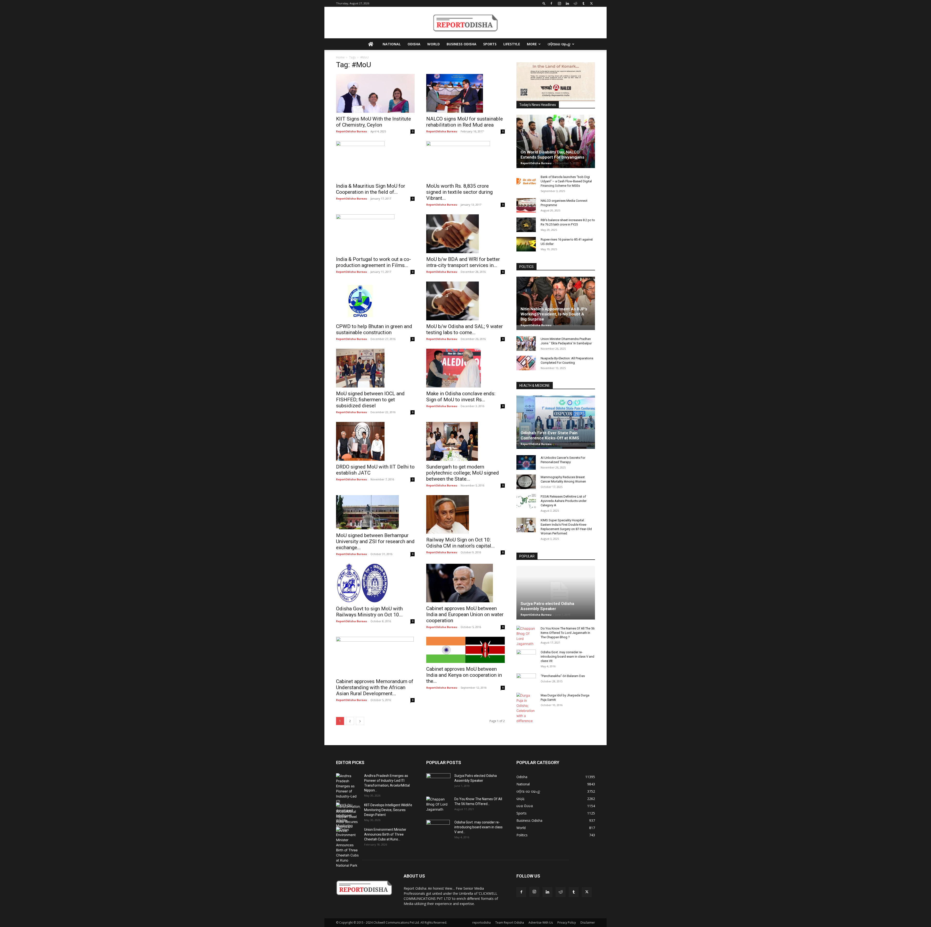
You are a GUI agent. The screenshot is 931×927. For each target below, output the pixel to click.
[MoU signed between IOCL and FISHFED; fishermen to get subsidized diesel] (375, 368)
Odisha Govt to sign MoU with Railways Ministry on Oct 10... (369, 612)
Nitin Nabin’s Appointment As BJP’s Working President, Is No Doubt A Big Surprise (554, 314)
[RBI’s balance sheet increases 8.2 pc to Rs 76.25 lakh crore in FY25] (526, 225)
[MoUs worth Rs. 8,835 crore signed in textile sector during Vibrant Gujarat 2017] (465, 160)
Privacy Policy (566, 922)
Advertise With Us (541, 922)
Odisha (414, 44)
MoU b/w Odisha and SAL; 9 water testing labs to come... (464, 329)
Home (340, 57)
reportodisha (481, 922)
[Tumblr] (583, 3)
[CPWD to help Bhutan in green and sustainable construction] (375, 301)
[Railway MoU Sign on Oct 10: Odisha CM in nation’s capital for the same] (465, 514)
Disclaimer (587, 922)
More (532, 44)
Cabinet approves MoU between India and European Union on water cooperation (465, 614)
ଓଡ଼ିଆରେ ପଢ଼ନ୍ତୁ (559, 44)
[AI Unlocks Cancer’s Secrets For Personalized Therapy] (526, 462)
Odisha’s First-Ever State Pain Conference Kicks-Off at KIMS (550, 435)
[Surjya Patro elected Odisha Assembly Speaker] (555, 593)
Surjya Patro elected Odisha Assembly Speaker (547, 606)
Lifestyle (511, 44)
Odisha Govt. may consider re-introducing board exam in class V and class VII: (567, 656)
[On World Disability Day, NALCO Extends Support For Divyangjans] (555, 146)
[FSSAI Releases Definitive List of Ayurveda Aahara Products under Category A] (526, 501)
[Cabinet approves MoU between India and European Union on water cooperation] (465, 583)
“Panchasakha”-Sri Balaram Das (563, 676)
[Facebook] (551, 3)
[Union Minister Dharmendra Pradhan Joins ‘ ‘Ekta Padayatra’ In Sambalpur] (526, 343)
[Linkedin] (567, 3)
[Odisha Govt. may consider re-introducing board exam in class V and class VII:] (526, 657)
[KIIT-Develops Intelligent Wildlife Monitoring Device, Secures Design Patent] (348, 818)
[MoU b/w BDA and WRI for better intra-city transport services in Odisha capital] (465, 233)
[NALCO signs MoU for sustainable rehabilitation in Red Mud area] (465, 93)
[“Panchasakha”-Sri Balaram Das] (526, 684)
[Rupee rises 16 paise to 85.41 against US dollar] (526, 244)
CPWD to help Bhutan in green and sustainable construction (374, 329)
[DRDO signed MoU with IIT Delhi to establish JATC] (375, 441)
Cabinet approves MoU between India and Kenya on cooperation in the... (464, 675)
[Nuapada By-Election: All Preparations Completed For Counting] (526, 363)
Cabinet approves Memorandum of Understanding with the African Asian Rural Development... (374, 687)
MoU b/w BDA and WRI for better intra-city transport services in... (463, 262)
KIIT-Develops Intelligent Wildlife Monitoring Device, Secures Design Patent (388, 810)
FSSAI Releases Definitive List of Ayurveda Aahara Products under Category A (563, 501)
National (392, 44)
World (433, 44)
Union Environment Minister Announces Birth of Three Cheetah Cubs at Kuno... (385, 834)
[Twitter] (591, 3)
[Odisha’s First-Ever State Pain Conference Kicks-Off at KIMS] (555, 424)
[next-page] (360, 721)
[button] (544, 3)
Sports (490, 44)
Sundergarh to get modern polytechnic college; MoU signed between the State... (462, 473)
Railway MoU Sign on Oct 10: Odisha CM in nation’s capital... (460, 543)
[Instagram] (559, 3)
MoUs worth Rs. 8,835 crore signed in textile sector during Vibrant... (459, 192)
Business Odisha (461, 44)
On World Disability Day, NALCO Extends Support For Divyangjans (552, 155)
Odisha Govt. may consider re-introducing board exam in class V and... (478, 827)
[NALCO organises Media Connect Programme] (526, 205)
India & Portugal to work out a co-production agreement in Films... (373, 262)
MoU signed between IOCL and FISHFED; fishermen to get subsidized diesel (370, 400)
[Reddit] (575, 3)
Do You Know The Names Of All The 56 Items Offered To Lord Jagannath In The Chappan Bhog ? (567, 633)
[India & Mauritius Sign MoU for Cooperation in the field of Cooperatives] (375, 160)
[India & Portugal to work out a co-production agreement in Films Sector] (375, 233)
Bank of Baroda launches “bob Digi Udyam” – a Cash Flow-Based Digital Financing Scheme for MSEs (566, 181)
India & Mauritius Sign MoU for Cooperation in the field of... (370, 189)
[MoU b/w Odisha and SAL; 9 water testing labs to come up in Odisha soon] (465, 301)
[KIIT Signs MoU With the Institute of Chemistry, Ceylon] (375, 93)
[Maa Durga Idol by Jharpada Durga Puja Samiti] (526, 708)
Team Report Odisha (509, 922)
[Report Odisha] (465, 23)
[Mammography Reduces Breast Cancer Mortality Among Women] (526, 482)
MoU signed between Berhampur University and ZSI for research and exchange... (375, 541)
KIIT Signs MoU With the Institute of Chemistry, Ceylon (373, 122)
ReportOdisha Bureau (351, 131)
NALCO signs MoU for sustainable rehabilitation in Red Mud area (464, 122)
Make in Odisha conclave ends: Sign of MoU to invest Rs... (460, 397)
